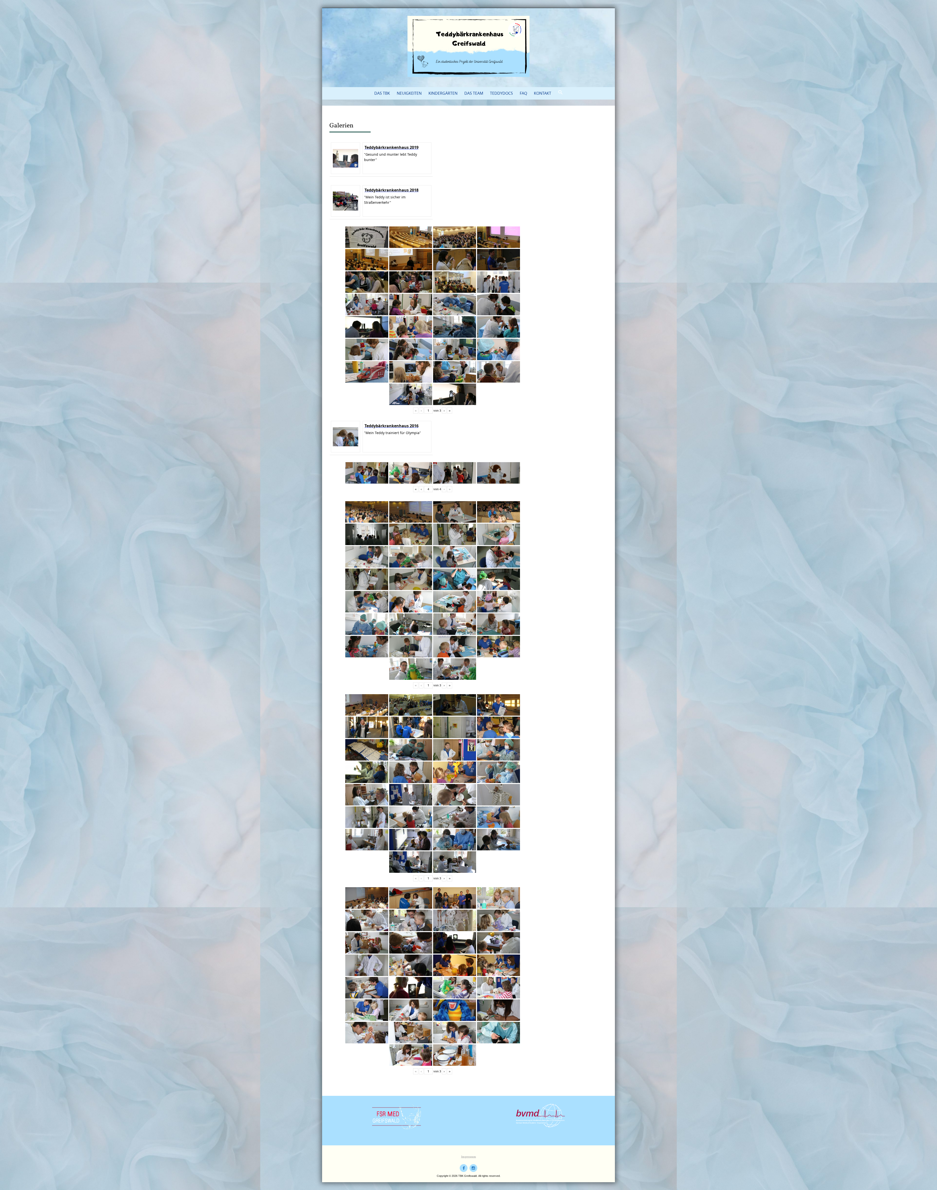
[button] (560, 92)
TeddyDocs (501, 93)
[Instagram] (473, 1168)
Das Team (473, 93)
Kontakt (542, 93)
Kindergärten (443, 93)
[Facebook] (464, 1168)
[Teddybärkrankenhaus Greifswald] (468, 46)
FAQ (523, 93)
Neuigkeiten (409, 93)
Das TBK (382, 93)
